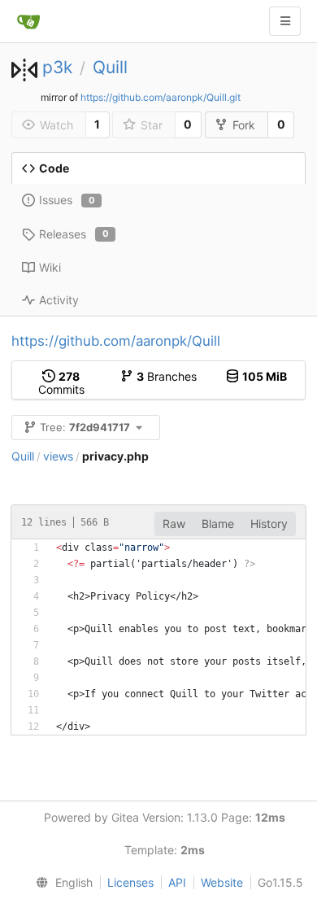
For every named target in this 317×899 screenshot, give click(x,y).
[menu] (61, 882)
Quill (110, 67)
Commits (61, 382)
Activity (59, 300)
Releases (74, 234)
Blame (218, 523)
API (177, 882)
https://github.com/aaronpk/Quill (115, 341)
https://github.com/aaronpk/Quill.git (160, 97)
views (58, 456)
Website (222, 882)
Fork (243, 125)
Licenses (130, 882)
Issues (67, 200)
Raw (174, 523)
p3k (57, 67)
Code (54, 168)
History (269, 523)
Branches (167, 376)
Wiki (50, 267)
